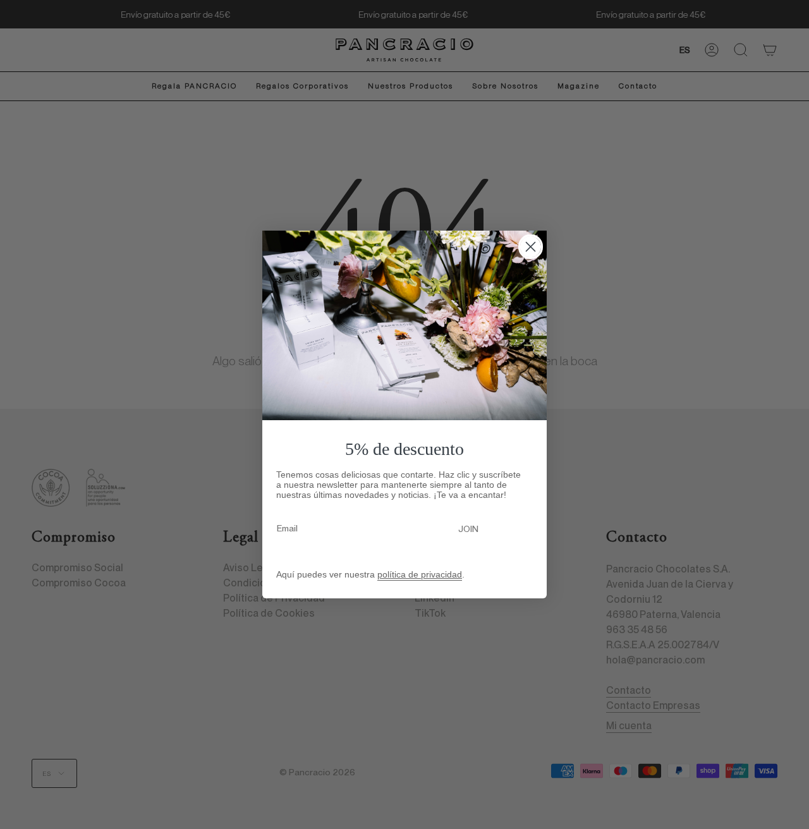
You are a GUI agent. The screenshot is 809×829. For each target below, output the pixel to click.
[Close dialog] (531, 247)
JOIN (468, 529)
